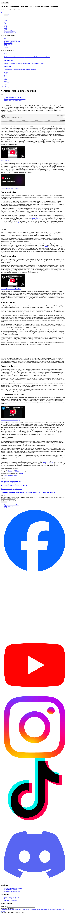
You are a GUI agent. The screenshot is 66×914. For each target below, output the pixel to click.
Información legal (19, 909)
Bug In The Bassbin (47, 462)
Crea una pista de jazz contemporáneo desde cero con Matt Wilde (28, 492)
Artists (5, 74)
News (5, 75)
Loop (5, 81)
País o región (4, 908)
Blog (5, 38)
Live (5, 17)
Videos (5, 79)
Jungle (15, 475)
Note (5, 22)
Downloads (7, 76)
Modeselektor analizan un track (14, 485)
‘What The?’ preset (36, 218)
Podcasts (6, 84)
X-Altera (10, 471)
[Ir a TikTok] (34, 819)
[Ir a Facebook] (34, 571)
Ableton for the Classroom (10, 40)
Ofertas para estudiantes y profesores (13, 888)
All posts (6, 72)
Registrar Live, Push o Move (11, 505)
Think (23, 222)
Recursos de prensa (10, 909)
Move (5, 20)
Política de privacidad (42, 909)
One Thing (6, 82)
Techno (5, 475)
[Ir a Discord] (34, 882)
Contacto (3, 909)
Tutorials (6, 78)
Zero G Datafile (45, 246)
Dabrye (17, 471)
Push (5, 19)
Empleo (6, 46)
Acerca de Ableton (8, 44)
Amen (19, 222)
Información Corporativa (30, 909)
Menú (6, 15)
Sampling (10, 475)
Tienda (5, 25)
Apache (29, 222)
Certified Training (8, 43)
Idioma (2, 906)
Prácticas (6, 47)
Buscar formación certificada (11, 899)
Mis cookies (50, 909)
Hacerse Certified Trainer (10, 900)
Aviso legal (56, 909)
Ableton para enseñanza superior (12, 41)
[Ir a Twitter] (34, 633)
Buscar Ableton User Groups (11, 897)
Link (5, 23)
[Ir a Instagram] (34, 757)
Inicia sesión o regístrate (10, 32)
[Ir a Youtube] (34, 695)
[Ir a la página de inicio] (2, 15)
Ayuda (5, 28)
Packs (5, 26)
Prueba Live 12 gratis (9, 31)
